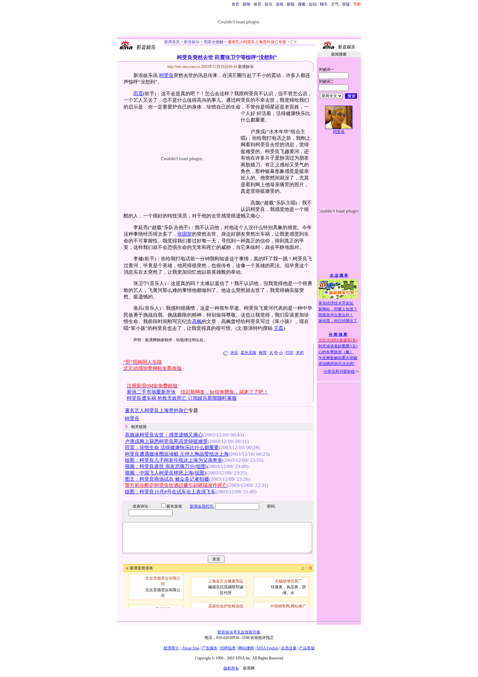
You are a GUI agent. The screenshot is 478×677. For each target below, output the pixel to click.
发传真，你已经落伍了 (337, 321)
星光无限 (248, 352)
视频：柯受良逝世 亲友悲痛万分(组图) (166, 466)
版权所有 (231, 668)
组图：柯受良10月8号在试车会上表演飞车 (170, 491)
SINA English (267, 648)
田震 (138, 93)
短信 (313, 4)
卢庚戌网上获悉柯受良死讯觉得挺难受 (166, 441)
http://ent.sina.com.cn (184, 66)
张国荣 (184, 234)
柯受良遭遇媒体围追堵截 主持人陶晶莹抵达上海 (177, 454)
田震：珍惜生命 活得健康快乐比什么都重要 (172, 447)
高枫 (197, 321)
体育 (257, 4)
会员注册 (289, 648)
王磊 (279, 328)
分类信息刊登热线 (339, 371)
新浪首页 (172, 42)
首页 (235, 4)
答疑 (346, 4)
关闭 (300, 352)
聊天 (324, 4)
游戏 (280, 4)
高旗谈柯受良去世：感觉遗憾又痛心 (164, 434)
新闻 (246, 4)
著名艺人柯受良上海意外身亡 (156, 410)
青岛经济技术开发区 (335, 303)
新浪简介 (171, 648)
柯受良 (166, 75)
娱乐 (268, 4)
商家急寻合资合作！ (335, 315)
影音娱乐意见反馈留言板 (239, 632)
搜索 (302, 4)
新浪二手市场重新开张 (151, 392)
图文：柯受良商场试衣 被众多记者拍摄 (167, 479)
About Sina (190, 648)
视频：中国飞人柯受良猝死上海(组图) (165, 472)
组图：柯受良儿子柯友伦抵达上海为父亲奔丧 (173, 460)
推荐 (263, 352)
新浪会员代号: (202, 506)
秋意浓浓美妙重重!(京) (337, 346)
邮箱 (291, 4)
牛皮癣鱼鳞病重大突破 (337, 358)
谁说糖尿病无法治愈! (336, 363)
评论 (234, 352)
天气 (335, 4)
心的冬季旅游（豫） (335, 352)
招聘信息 (228, 648)
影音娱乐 (192, 42)
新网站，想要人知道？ (337, 309)
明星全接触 (213, 42)
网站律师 (246, 648)
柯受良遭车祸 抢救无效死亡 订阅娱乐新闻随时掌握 (182, 398)
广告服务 (210, 648)
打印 (289, 352)
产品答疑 (307, 648)
